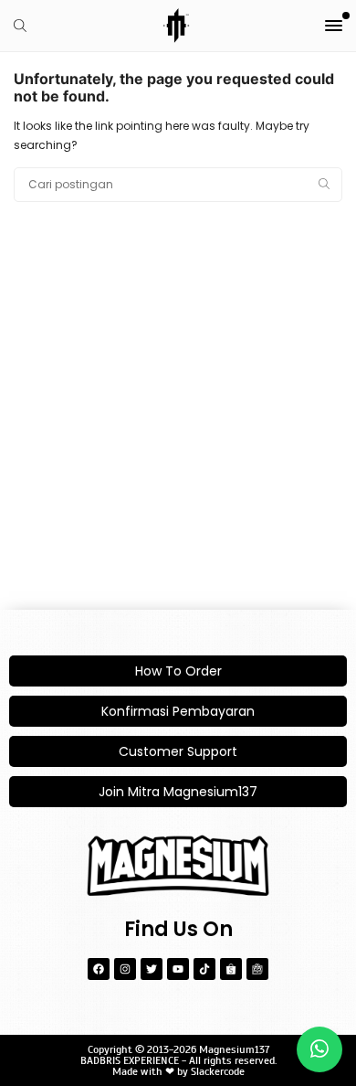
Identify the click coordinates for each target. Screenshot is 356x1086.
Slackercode (218, 1071)
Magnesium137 (234, 1049)
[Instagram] (125, 969)
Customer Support (178, 751)
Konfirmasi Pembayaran (178, 711)
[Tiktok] (204, 969)
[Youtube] (178, 969)
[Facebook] (99, 969)
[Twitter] (151, 969)
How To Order (178, 671)
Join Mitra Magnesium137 (178, 792)
